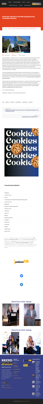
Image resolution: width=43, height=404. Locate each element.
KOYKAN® (6, 219)
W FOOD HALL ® (7, 195)
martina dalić (24, 102)
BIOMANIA (6, 192)
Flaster (6, 197)
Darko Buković (13, 241)
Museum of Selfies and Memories (11, 206)
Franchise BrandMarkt (16, 2)
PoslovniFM (23, 401)
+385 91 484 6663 (7, 385)
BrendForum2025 (20, 239)
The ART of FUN (7, 208)
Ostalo (15, 55)
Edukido (6, 226)
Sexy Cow (6, 213)
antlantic (7, 102)
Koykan (24, 244)
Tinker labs (6, 210)
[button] (1, 315)
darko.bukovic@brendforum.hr (7, 387)
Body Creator (7, 231)
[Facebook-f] (2, 383)
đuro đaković (6, 247)
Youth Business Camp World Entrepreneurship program (15, 199)
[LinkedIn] (21, 284)
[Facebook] (21, 275)
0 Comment (23, 55)
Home (6, 28)
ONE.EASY (27, 401)
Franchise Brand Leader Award (9, 242)
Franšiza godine (6, 244)
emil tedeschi (18, 102)
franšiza (31, 242)
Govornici (20, 5)
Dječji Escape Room (8, 217)
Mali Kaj (6, 215)
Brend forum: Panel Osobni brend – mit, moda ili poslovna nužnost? (38, 388)
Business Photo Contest (13, 5)
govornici (11, 244)
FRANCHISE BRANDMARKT (22, 242)
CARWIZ (5, 241)
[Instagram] (6, 383)
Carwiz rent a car (8, 201)
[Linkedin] (4, 383)
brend (34, 238)
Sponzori (28, 2)
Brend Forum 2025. (27, 5)
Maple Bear (6, 204)
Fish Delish (6, 224)
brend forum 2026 (26, 239)
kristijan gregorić (30, 244)
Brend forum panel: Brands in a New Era (38, 382)
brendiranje (32, 239)
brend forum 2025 (13, 239)
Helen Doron (7, 222)
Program (9, 2)
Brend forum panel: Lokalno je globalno (38, 394)
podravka (30, 102)
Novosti (23, 2)
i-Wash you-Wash (18, 244)
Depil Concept (18, 241)
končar (21, 244)
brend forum (6, 239)
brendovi (12, 102)
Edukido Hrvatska (26, 241)
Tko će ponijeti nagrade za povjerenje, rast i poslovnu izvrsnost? (38, 377)
